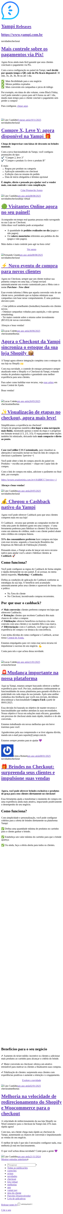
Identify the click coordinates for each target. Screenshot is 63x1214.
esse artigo (49, 382)
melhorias (12, 1184)
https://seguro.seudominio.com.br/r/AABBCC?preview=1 (29, 479)
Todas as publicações (17, 1168)
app (9, 1187)
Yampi (16, 26)
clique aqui (22, 106)
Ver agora (31, 249)
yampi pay (12, 1190)
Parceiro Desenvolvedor (19, 1195)
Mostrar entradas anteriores (14, 1159)
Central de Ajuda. (15, 637)
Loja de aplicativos (16, 1198)
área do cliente (14, 1193)
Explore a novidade (31, 1080)
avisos (10, 1173)
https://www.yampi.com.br (22, 35)
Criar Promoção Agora (32, 190)
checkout (11, 1179)
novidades (12, 1176)
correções (12, 1170)
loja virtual (12, 1182)
